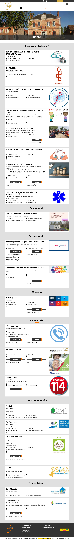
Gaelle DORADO (11, 185)
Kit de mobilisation (11, 392)
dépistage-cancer (11, 342)
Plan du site (45, 535)
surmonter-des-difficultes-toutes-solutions (13, 255)
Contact (66, 1)
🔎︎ (67, 4)
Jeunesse (33, 8)
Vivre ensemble (57, 8)
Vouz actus (26, 8)
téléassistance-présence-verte (14, 516)
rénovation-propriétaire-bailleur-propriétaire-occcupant (13, 259)
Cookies (51, 535)
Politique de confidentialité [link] (64, 538)
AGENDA (60, 1)
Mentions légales (24, 535)
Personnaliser (55, 538)
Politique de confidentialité (35, 535)
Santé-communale (11, 362)
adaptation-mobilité (12, 257)
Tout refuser (48, 538)
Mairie (39, 8)
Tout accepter (41, 538)
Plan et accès (53, 1)
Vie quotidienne (47, 8)
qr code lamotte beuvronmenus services (15, 459)
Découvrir (65, 8)
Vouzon (6, 40)
